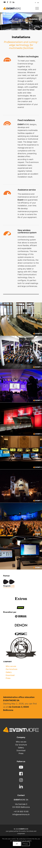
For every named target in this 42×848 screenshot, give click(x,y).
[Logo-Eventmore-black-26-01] (17, 8)
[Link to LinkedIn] (13, 2)
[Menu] (36, 8)
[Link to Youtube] (4, 2)
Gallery (9, 672)
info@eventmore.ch (21, 814)
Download (10, 675)
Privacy (25, 844)
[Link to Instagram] (10, 2)
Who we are (11, 666)
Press (8, 678)
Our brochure (11, 669)
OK (17, 844)
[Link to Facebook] (7, 2)
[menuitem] (35, 3)
